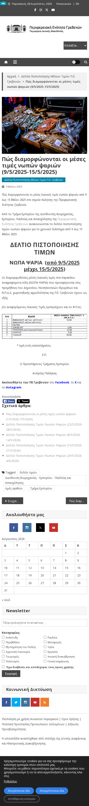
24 (5, 583)
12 (30, 568)
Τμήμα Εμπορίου (41, 488)
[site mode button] (76, 62)
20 (42, 575)
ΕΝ (77, 4)
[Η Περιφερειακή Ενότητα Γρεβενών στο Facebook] (13, 527)
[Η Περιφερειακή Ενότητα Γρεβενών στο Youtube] (53, 527)
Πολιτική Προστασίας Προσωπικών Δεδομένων (33, 724)
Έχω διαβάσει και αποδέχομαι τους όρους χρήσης (40, 667)
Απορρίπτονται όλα (52, 791)
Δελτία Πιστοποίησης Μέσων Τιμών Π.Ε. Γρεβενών (33, 180)
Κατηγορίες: (11, 633)
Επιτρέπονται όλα (19, 791)
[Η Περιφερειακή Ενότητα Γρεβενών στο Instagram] (27, 527)
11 (17, 568)
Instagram (13, 387)
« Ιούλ (6, 600)
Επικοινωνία (64, 4)
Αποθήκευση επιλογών (21, 799)
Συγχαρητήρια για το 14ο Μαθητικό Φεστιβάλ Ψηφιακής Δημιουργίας (15, 501)
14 (54, 568)
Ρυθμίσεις (10, 781)
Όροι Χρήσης (70, 719)
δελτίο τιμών (28, 472)
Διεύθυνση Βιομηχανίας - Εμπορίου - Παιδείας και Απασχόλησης (38, 480)
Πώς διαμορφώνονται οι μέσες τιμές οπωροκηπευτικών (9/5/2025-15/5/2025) (78, 501)
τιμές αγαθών (14, 488)
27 (42, 583)
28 (54, 583)
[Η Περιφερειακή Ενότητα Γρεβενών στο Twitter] (40, 527)
